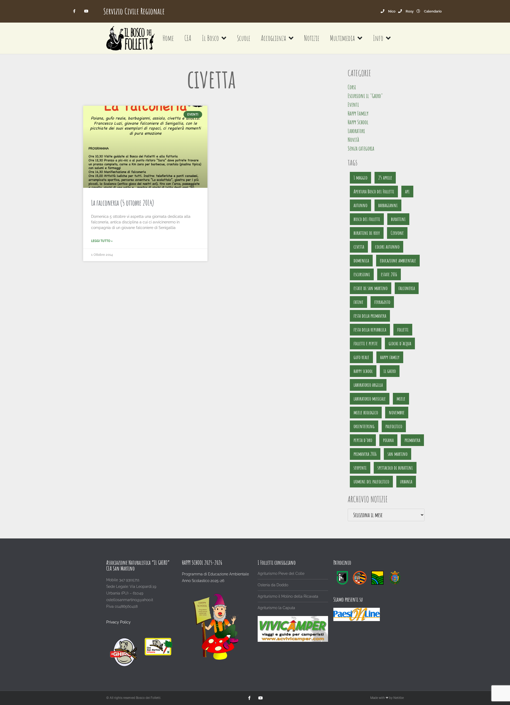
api (407, 191)
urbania (406, 481)
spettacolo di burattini (395, 467)
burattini (398, 219)
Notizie (311, 38)
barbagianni (388, 205)
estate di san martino (371, 288)
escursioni (362, 274)
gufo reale (361, 357)
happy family (390, 357)
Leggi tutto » (102, 241)
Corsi (352, 87)
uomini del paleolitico (371, 481)
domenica (361, 260)
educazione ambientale (398, 260)
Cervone (397, 233)
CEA (187, 38)
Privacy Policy (118, 622)
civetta (359, 246)
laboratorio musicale (370, 398)
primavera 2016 (365, 454)
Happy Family (358, 113)
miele (401, 398)
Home (168, 38)
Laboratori (356, 130)
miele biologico (366, 412)
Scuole (243, 38)
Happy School (358, 122)
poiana (388, 440)
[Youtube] (86, 11)
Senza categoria (361, 148)
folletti (403, 329)
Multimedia (342, 38)
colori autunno (387, 246)
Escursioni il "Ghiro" (365, 95)
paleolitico (393, 426)
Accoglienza (273, 38)
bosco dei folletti (367, 219)
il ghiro (390, 371)
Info (378, 38)
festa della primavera (370, 315)
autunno (360, 205)
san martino (397, 454)
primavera (412, 440)
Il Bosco (210, 38)
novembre (397, 412)
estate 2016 (389, 274)
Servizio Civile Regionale (134, 11)
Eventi (353, 104)
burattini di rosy (367, 233)
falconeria (406, 288)
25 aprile (385, 177)
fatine (358, 302)
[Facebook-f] (74, 11)
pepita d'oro (363, 440)
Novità (353, 139)
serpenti (360, 467)
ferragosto (382, 302)
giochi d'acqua (400, 343)
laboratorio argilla (368, 384)
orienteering (364, 426)
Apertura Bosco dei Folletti (374, 191)
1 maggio (360, 177)
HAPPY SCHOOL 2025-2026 (202, 562)
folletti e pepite (366, 343)
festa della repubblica (370, 329)
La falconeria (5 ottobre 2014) (122, 202)
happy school (363, 371)
